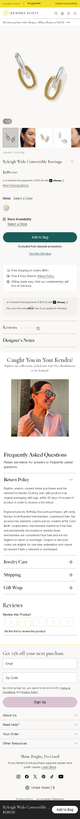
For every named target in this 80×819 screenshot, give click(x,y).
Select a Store (17, 224)
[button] (11, 621)
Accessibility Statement (50, 798)
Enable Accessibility (66, 3)
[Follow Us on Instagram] (18, 777)
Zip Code (12, 678)
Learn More (49, 767)
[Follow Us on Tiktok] (52, 777)
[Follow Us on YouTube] (61, 777)
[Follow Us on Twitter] (35, 777)
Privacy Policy (29, 692)
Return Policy (46, 276)
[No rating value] (28, 328)
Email (9, 663)
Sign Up (40, 702)
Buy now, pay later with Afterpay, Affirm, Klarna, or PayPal (33, 22)
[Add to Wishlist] (72, 161)
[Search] (56, 13)
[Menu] (75, 13)
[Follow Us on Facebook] (27, 777)
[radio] (6, 207)
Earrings (20, 152)
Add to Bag (40, 237)
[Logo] (21, 13)
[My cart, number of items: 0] (68, 13)
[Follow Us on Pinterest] (43, 777)
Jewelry (7, 152)
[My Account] (62, 13)
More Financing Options (16, 185)
